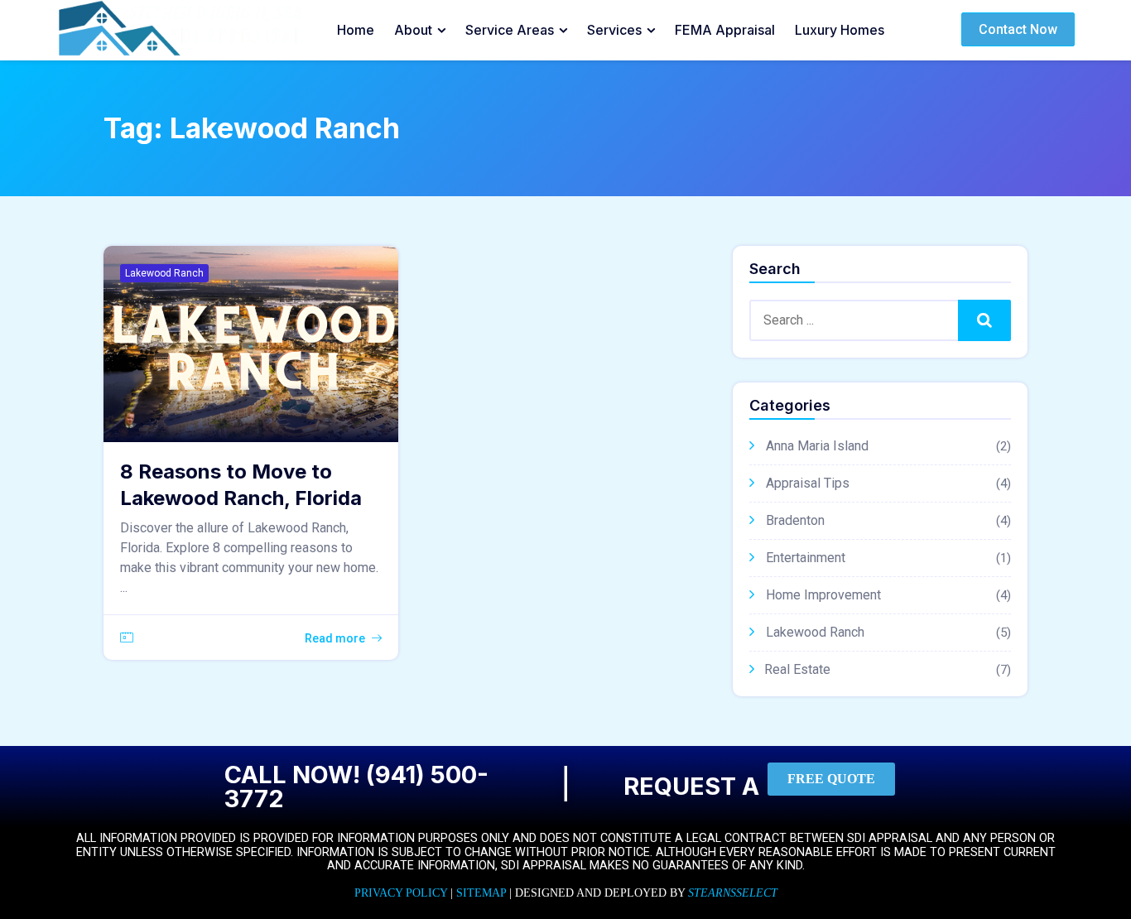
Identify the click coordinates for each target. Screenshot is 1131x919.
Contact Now (1018, 29)
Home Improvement (823, 595)
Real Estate (797, 669)
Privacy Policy (400, 892)
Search (984, 320)
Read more (335, 638)
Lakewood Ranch (164, 273)
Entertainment (805, 557)
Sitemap (481, 892)
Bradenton (795, 520)
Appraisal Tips (807, 483)
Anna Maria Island (817, 446)
